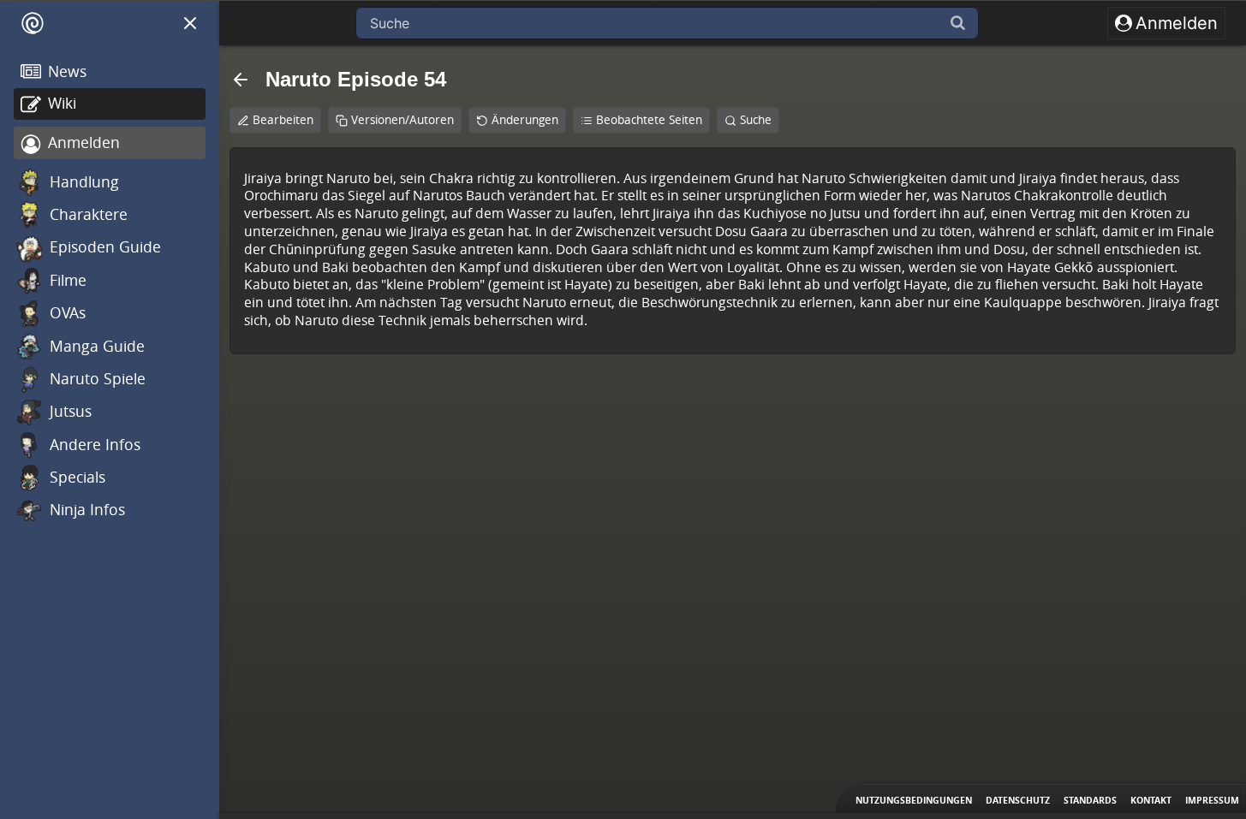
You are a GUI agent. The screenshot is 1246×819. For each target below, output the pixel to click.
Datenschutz (1018, 800)
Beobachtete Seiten (649, 120)
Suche (756, 120)
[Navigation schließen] (190, 23)
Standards (1090, 800)
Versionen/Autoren (402, 120)
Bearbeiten (283, 120)
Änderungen (525, 120)
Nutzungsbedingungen (914, 800)
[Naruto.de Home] (32, 23)
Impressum (1212, 800)
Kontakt (1150, 800)
